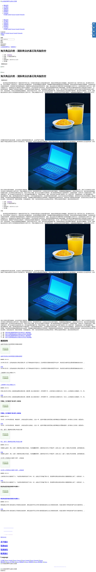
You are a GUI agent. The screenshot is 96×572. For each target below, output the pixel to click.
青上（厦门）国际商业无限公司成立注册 (11, 441)
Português (22, 14)
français (11, 33)
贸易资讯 (6, 10)
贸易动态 (6, 8)
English (9, 14)
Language (6, 13)
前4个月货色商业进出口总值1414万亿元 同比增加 (18, 334)
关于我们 (6, 7)
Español (18, 14)
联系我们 (6, 11)
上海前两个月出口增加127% (8, 384)
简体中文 (3, 33)
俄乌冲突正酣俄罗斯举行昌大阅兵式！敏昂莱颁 (18, 332)
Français (13, 14)
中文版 (5, 14)
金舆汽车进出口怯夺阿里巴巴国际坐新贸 (11, 356)
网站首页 (6, 5)
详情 (2, 366)
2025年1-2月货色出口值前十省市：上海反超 (12, 470)
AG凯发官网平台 (5, 47)
